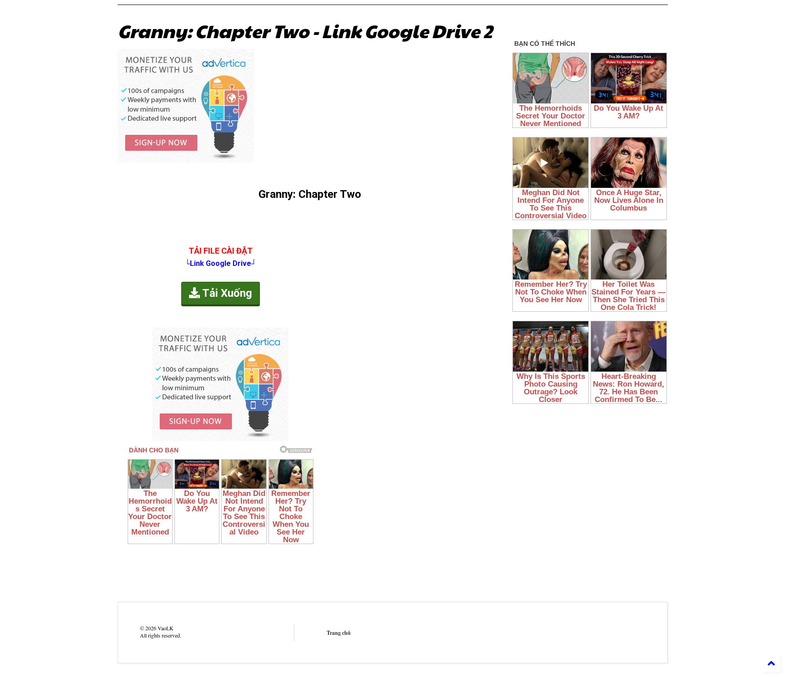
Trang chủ (339, 633)
